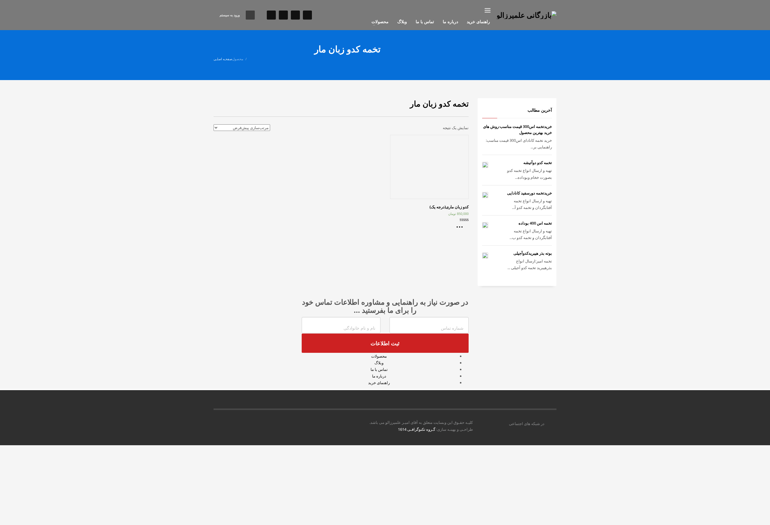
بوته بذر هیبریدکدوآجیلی (532, 253)
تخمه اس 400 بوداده (535, 223)
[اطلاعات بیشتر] (461, 229)
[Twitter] (307, 15)
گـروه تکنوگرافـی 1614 (416, 429)
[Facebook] (295, 15)
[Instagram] (271, 15)
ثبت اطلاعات (385, 343)
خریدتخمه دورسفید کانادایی (529, 193)
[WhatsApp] (283, 15)
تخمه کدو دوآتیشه (537, 162)
